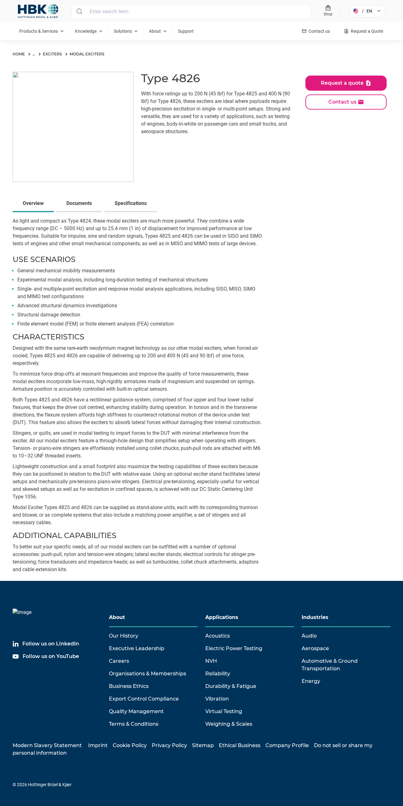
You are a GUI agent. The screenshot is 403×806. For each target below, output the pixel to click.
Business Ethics (129, 686)
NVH (211, 661)
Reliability (217, 674)
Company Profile (287, 745)
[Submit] (79, 11)
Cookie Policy (130, 745)
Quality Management (136, 711)
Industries (315, 617)
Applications (221, 617)
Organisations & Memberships (147, 674)
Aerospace (315, 648)
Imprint (98, 745)
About (117, 617)
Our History (123, 636)
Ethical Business (239, 745)
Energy (311, 681)
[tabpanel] (201, 399)
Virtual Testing (223, 711)
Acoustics (217, 636)
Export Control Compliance (144, 699)
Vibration (217, 699)
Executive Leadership (136, 648)
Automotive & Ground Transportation (330, 665)
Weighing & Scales (228, 724)
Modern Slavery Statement (47, 745)
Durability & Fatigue (230, 686)
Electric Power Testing (233, 648)
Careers (119, 661)
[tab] (34, 204)
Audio (309, 636)
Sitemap (203, 745)
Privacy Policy (169, 745)
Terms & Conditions (133, 724)
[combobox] (191, 11)
